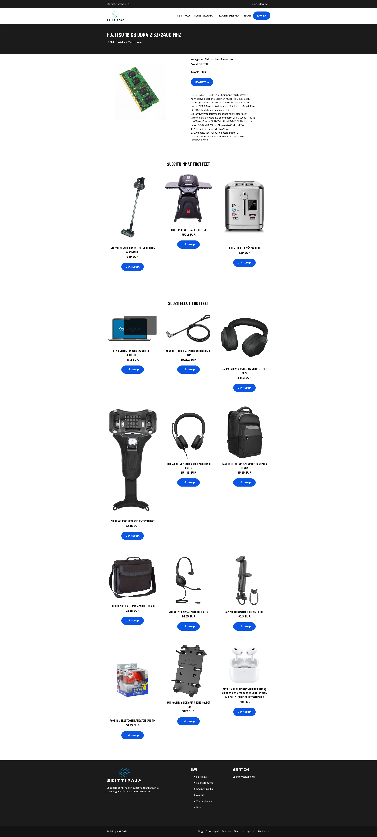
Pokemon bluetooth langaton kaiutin (132, 720)
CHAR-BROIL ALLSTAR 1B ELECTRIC (188, 230)
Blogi (247, 15)
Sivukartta (263, 831)
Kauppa (261, 15)
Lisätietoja (202, 82)
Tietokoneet (135, 42)
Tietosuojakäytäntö (244, 831)
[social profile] (129, 4)
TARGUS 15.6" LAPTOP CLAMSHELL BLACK (132, 606)
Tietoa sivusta (204, 801)
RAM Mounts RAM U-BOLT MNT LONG (244, 612)
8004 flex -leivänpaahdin (244, 248)
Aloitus (200, 795)
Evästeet (226, 831)
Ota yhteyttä (212, 831)
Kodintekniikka (229, 15)
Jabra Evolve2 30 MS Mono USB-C (188, 612)
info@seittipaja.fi (260, 4)
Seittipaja (183, 15)
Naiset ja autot (204, 15)
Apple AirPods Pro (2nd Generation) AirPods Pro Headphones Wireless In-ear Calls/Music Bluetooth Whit (244, 693)
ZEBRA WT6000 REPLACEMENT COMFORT (132, 521)
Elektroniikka (117, 42)
